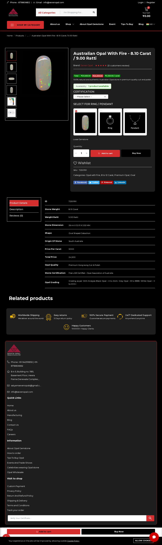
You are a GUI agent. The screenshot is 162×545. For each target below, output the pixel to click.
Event (112, 24)
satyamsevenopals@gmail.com (26, 385)
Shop (68, 24)
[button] (147, 11)
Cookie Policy (73, 541)
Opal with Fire (93, 175)
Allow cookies (143, 540)
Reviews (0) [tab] (16, 215)
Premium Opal (121, 175)
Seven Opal (87, 65)
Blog (141, 24)
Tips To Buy (127, 24)
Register (151, 2)
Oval (132, 175)
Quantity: (77, 146)
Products (20, 35)
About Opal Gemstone (92, 24)
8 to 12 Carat (107, 175)
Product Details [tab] (18, 203)
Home (9, 35)
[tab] (87, 120)
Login (140, 2)
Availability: (81, 86)
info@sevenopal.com (22, 392)
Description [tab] (16, 209)
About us (55, 24)
